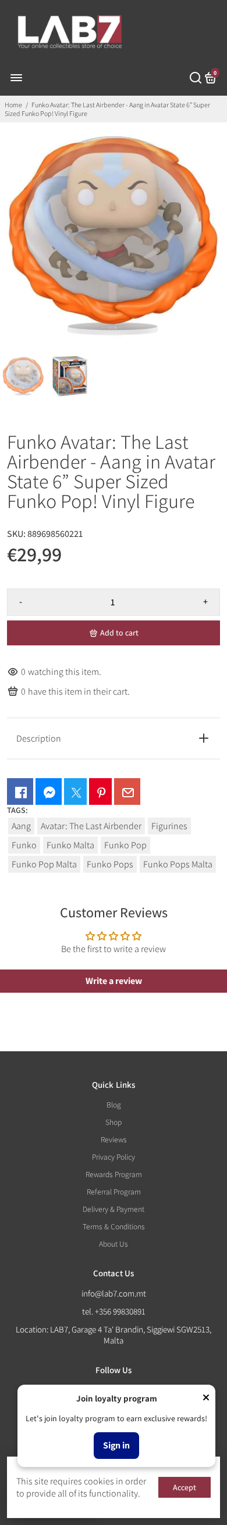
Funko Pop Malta (44, 864)
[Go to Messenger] (49, 791)
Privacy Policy (113, 1157)
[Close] (206, 1399)
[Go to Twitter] (75, 791)
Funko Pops (110, 864)
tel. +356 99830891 (114, 1311)
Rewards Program (114, 1174)
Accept (184, 1487)
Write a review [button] (114, 981)
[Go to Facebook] (20, 791)
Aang (21, 826)
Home (13, 104)
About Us (113, 1244)
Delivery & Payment (113, 1209)
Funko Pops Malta (177, 864)
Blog (114, 1104)
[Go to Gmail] (127, 791)
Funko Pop (125, 845)
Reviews (114, 1139)
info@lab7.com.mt (113, 1293)
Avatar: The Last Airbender (91, 826)
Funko (24, 845)
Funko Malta (70, 845)
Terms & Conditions (114, 1226)
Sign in (116, 1445)
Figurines (169, 826)
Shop (113, 1122)
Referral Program (114, 1191)
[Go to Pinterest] (100, 791)
